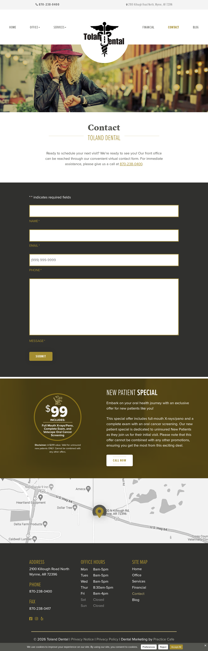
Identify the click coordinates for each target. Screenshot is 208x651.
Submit (41, 356)
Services (59, 27)
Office (34, 27)
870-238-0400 (49, 4)
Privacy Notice (82, 639)
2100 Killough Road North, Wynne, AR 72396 (150, 5)
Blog (196, 27)
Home (12, 27)
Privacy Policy (107, 639)
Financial (148, 27)
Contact (173, 27)
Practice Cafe (163, 639)
